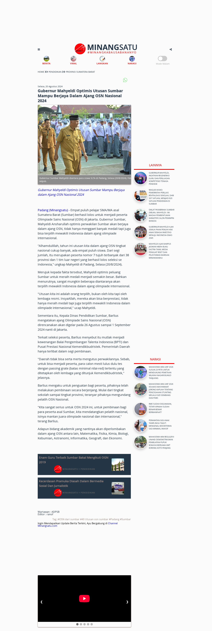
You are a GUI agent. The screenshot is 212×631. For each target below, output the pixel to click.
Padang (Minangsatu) (53, 210)
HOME (41, 71)
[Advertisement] (106, 21)
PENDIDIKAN (55, 71)
